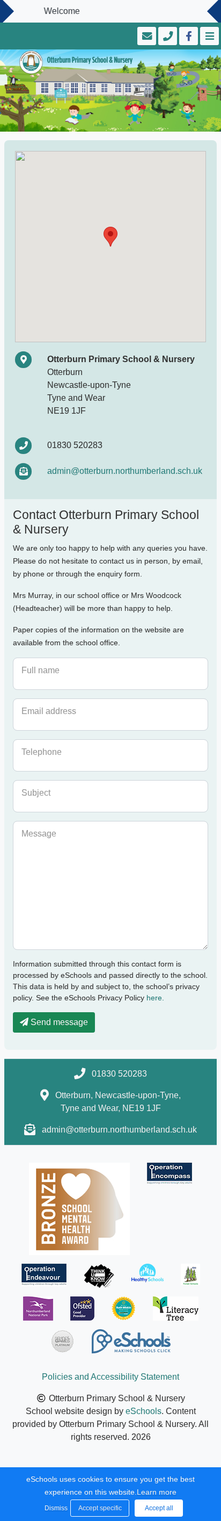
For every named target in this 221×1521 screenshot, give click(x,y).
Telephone (41, 751)
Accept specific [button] (100, 1508)
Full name (40, 670)
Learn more (156, 1492)
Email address (48, 711)
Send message (58, 1022)
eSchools (143, 1411)
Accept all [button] (159, 1508)
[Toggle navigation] (208, 36)
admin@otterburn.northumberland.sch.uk (124, 470)
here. (155, 997)
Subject (35, 792)
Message (38, 833)
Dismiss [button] (55, 1508)
